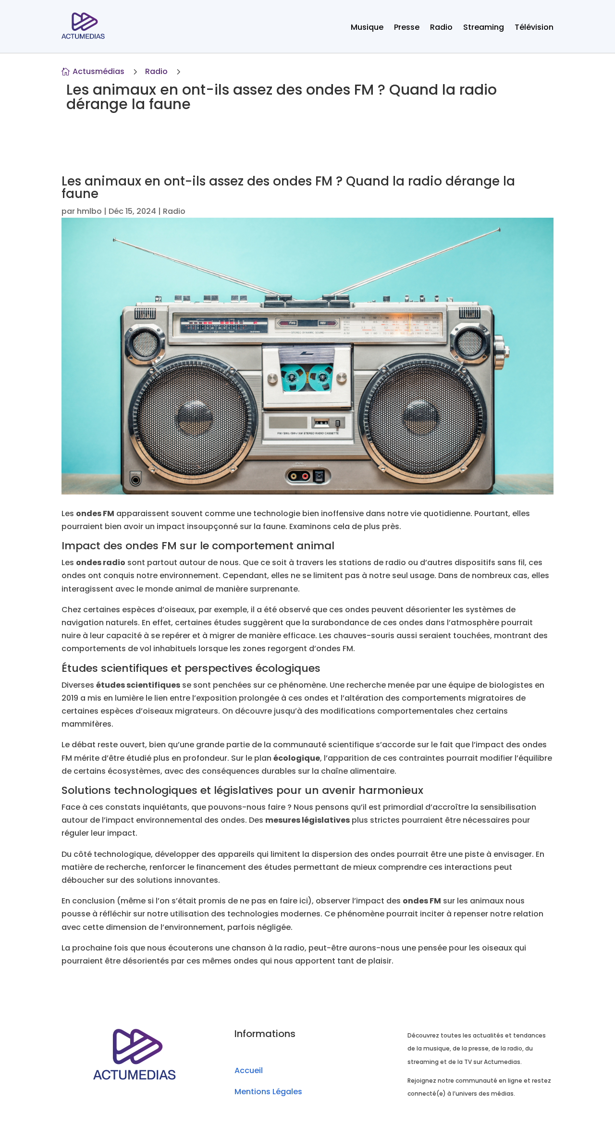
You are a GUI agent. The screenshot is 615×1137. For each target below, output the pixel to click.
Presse (406, 28)
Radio (441, 28)
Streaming (483, 28)
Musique (367, 28)
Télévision (534, 28)
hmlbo (89, 211)
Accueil (248, 1070)
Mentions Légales (268, 1091)
